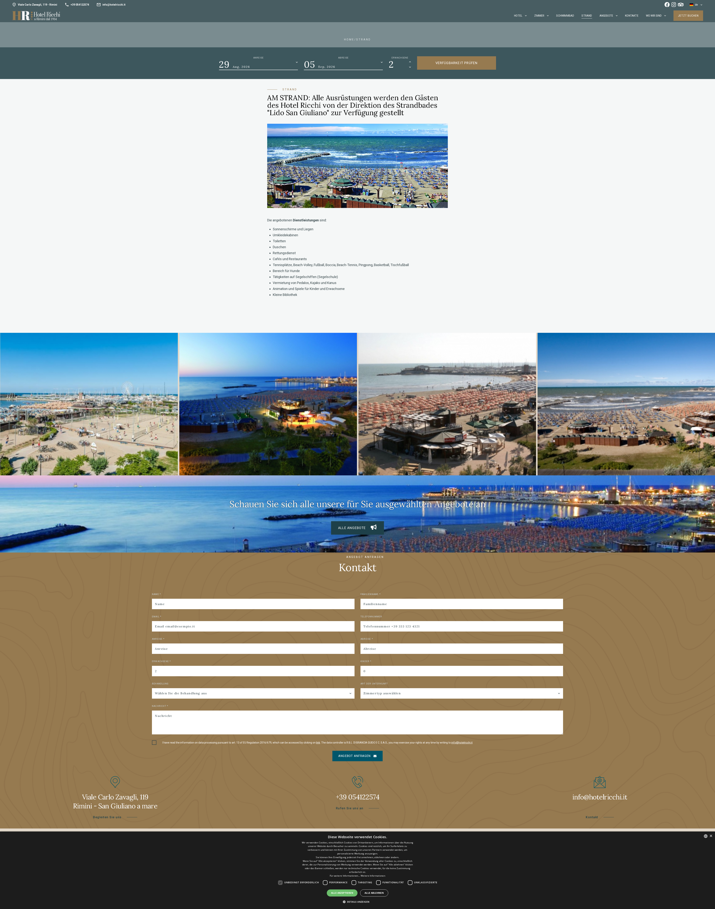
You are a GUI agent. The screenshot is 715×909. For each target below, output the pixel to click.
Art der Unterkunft (374, 683)
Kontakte (631, 15)
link (318, 742)
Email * (156, 616)
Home (349, 39)
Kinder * (365, 661)
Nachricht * (160, 706)
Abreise (343, 57)
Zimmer (539, 15)
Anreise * (158, 639)
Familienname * (370, 594)
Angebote (606, 15)
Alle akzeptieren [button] (342, 892)
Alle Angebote (354, 528)
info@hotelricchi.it (462, 742)
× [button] (710, 836)
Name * (156, 594)
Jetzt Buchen (688, 15)
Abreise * (366, 639)
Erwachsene (400, 57)
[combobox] (706, 836)
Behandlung (160, 683)
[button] (358, 902)
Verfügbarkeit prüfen (457, 63)
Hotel (518, 15)
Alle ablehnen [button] (374, 892)
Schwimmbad (565, 15)
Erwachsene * (161, 661)
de (695, 4)
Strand (586, 15)
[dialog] (357, 870)
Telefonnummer (371, 616)
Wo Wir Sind (654, 15)
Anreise (258, 57)
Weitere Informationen (373, 875)
